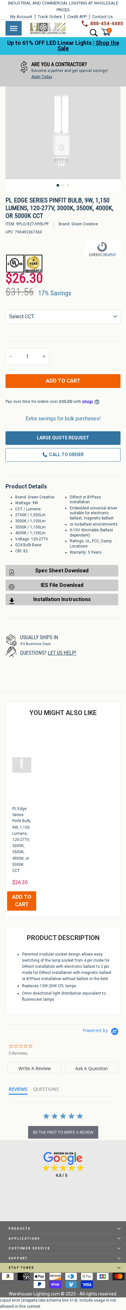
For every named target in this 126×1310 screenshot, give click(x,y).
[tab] (34, 1067)
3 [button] (68, 185)
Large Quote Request (63, 437)
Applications (24, 1238)
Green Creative (84, 224)
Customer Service (29, 1248)
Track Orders (50, 17)
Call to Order (66, 454)
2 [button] (63, 185)
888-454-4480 (106, 23)
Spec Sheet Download (62, 571)
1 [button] (58, 185)
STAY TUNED (22, 1267)
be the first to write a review (63, 1132)
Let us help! (62, 653)
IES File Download (62, 585)
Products (20, 1228)
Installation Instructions (62, 599)
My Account (21, 17)
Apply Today (41, 77)
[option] (63, 70)
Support (18, 1258)
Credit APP (77, 17)
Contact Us (102, 17)
